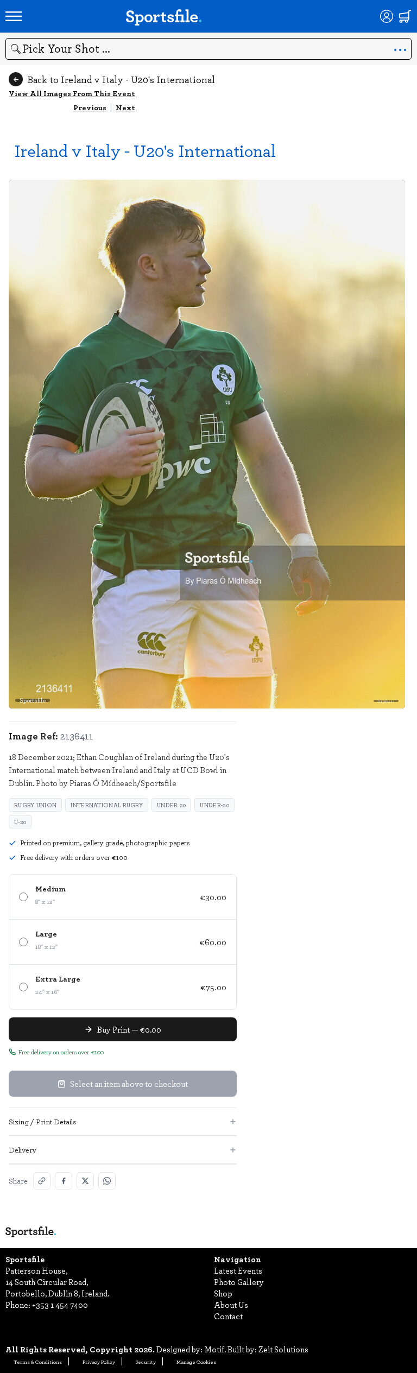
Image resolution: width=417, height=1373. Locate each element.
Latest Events (238, 1270)
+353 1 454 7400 (60, 1304)
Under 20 (171, 805)
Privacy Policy (99, 1361)
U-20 (20, 822)
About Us (231, 1304)
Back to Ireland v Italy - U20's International (121, 79)
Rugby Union (35, 805)
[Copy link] (41, 1180)
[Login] (386, 16)
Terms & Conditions (38, 1361)
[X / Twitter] (85, 1180)
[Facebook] (63, 1180)
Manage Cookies (196, 1361)
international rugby (107, 805)
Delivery (22, 1149)
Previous (89, 107)
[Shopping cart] (405, 16)
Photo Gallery (239, 1281)
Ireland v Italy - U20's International (145, 150)
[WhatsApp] (107, 1180)
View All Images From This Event (72, 93)
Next (125, 107)
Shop (223, 1293)
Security (146, 1361)
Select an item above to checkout (129, 1083)
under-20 (214, 805)
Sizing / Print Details (43, 1121)
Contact (228, 1316)
